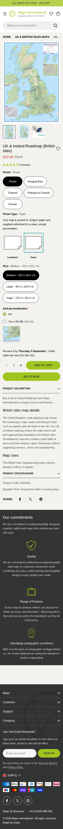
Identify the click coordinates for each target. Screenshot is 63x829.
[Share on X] (30, 499)
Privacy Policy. (15, 767)
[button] (58, 148)
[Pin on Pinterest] (41, 499)
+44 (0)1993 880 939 (40, 811)
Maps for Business (13, 811)
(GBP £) (12, 775)
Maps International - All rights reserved (33, 818)
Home (7, 36)
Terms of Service (47, 763)
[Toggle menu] (5, 14)
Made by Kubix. (12, 822)
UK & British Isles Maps (32, 36)
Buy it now (31, 376)
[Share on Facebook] (20, 499)
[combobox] (31, 25)
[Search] (55, 25)
